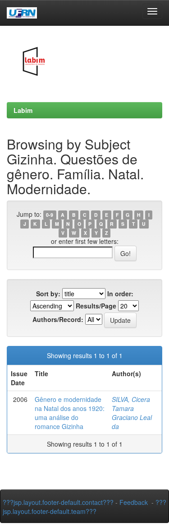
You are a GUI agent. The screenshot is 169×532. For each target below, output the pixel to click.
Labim (23, 110)
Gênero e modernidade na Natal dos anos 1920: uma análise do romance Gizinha (70, 413)
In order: (120, 293)
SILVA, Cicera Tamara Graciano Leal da (132, 413)
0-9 (49, 214)
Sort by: (48, 293)
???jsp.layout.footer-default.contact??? (58, 502)
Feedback (133, 502)
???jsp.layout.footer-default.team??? (84, 507)
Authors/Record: (57, 319)
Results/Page (96, 305)
